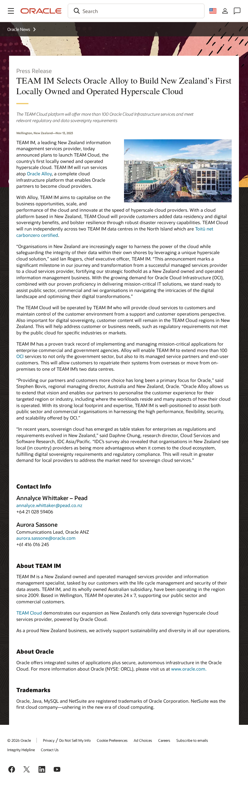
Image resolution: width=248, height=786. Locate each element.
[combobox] (136, 11)
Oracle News (18, 29)
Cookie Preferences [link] (112, 740)
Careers (164, 740)
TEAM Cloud (29, 613)
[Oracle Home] (41, 11)
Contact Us (50, 749)
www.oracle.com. (189, 669)
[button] (11, 11)
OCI (20, 356)
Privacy (48, 740)
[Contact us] (237, 11)
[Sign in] (225, 11)
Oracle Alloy (39, 174)
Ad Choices (143, 740)
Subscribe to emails (192, 740)
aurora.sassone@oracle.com (46, 538)
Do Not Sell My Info (75, 740)
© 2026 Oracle (19, 740)
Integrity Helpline (21, 749)
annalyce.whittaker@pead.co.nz (49, 505)
